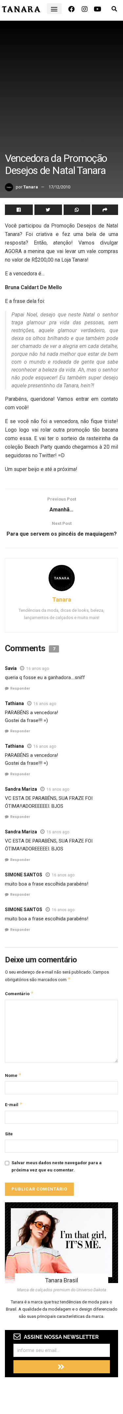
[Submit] (61, 1366)
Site (9, 1133)
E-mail (14, 1104)
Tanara (30, 186)
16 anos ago (37, 668)
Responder (20, 688)
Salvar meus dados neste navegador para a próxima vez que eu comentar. (56, 1166)
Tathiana (14, 703)
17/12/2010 (59, 186)
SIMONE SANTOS (23, 874)
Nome (13, 1075)
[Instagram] (84, 9)
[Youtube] (97, 9)
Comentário (19, 993)
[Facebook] (71, 9)
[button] (54, 8)
